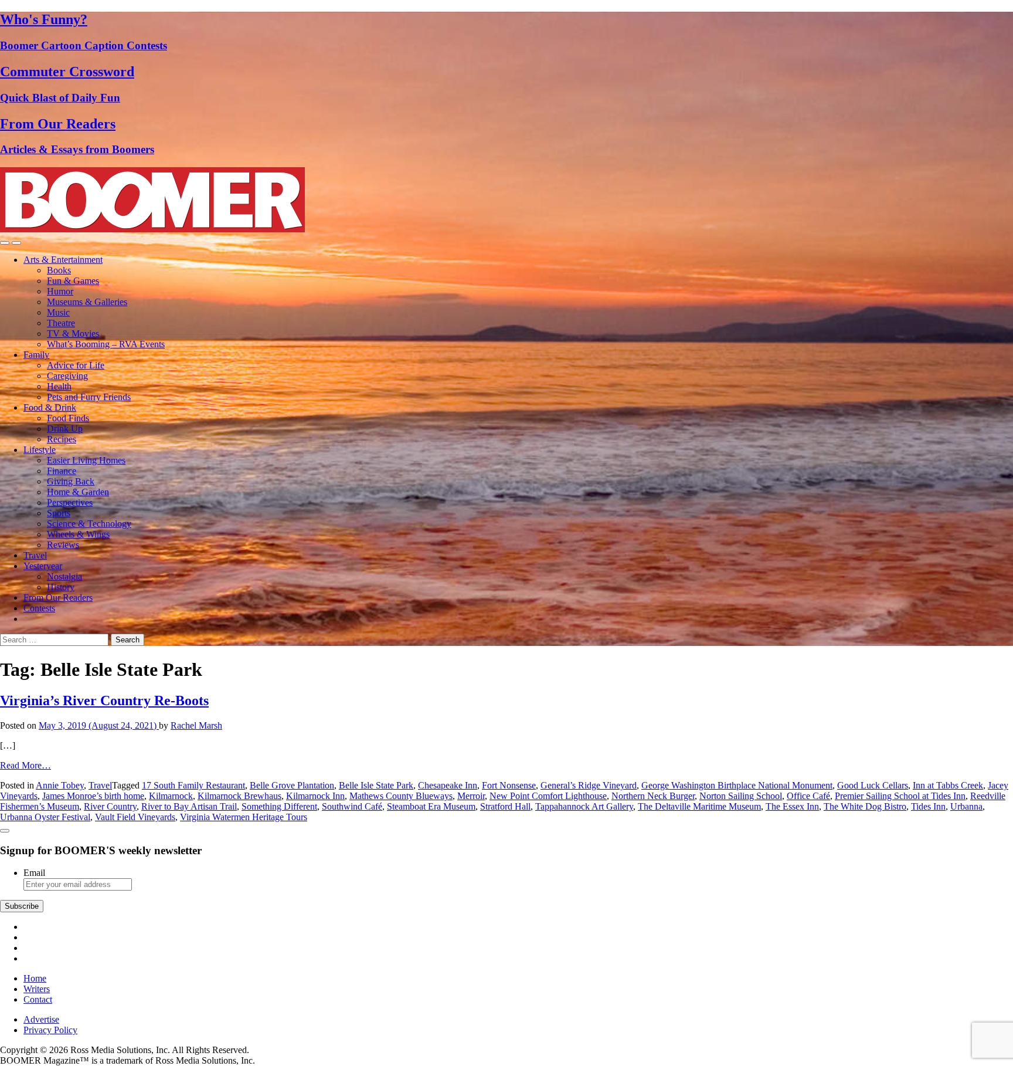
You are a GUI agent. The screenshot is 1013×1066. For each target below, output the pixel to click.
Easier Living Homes (86, 460)
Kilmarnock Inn (315, 796)
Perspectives (70, 502)
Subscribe (22, 906)
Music (58, 312)
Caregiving (67, 376)
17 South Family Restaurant (193, 785)
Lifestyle (39, 450)
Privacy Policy (50, 1030)
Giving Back (70, 481)
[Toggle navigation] (4, 243)
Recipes (61, 439)
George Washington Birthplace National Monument (736, 785)
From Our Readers (58, 598)
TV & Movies (73, 334)
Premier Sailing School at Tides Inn (900, 796)
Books (59, 270)
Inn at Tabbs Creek (948, 785)
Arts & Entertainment (63, 260)
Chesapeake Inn (447, 785)
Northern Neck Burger (653, 796)
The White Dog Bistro (865, 806)
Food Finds (68, 418)
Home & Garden (78, 492)
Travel (35, 555)
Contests (39, 608)
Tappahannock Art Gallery (584, 806)
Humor (60, 291)
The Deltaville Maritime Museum (699, 806)
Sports (58, 513)
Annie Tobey (60, 785)
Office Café (808, 796)
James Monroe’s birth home (93, 796)
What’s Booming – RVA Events (106, 344)
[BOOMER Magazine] (152, 229)
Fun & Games (73, 281)
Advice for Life (75, 365)
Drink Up (65, 429)
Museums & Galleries (87, 302)
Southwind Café (352, 806)
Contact (37, 999)
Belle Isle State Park (376, 785)
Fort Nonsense (509, 785)
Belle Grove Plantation (292, 785)
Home (34, 978)
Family (36, 355)
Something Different (279, 806)
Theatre (61, 323)
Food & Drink (49, 407)
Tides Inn (928, 806)
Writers (36, 989)
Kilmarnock (171, 796)
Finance (61, 471)
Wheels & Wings (78, 534)
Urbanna (966, 806)
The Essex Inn (792, 806)
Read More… (25, 765)
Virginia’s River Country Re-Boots (104, 700)
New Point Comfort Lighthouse (548, 796)
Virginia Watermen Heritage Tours (243, 817)
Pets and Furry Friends (89, 397)
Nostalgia (64, 576)
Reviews (63, 545)
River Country (110, 806)
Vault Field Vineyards (135, 817)
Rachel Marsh (196, 725)
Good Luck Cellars (872, 785)
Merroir (471, 796)
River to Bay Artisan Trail (189, 806)
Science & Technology (89, 524)
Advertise (41, 1019)
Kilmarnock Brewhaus (239, 796)
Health (59, 386)
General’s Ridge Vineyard (589, 785)
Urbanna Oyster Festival (45, 817)
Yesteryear (42, 566)
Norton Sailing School (740, 796)
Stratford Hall (505, 806)
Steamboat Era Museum (431, 806)
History (60, 587)
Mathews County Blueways (401, 796)
